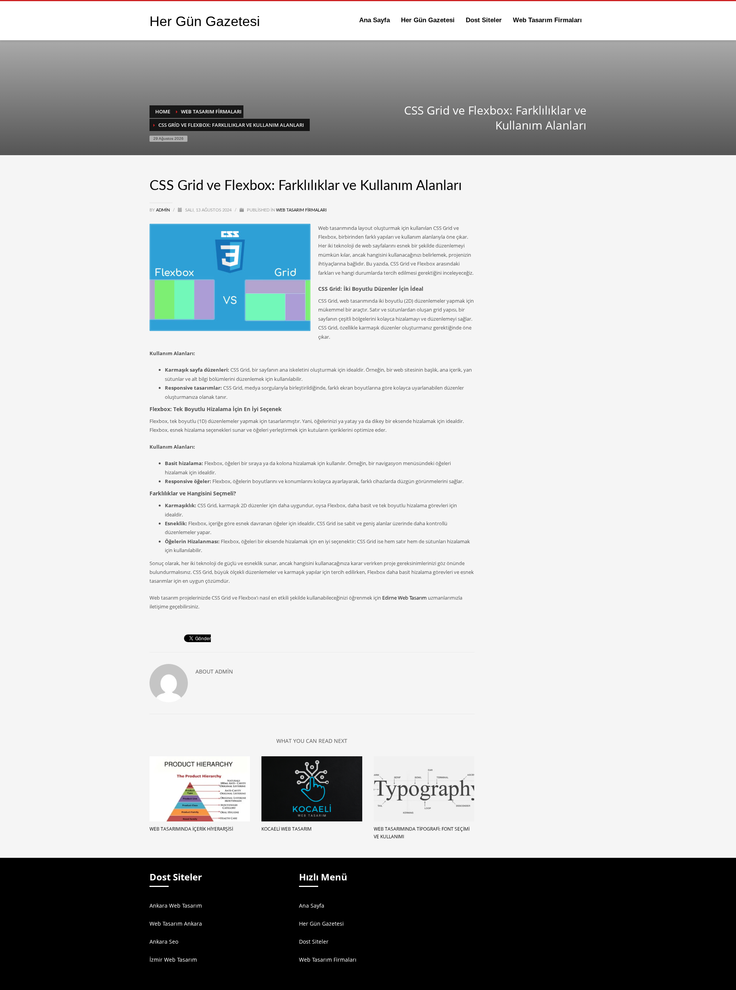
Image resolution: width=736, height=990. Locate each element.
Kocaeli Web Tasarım (286, 829)
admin (163, 210)
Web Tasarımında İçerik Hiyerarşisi (191, 829)
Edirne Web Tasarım (404, 597)
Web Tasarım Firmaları (301, 210)
